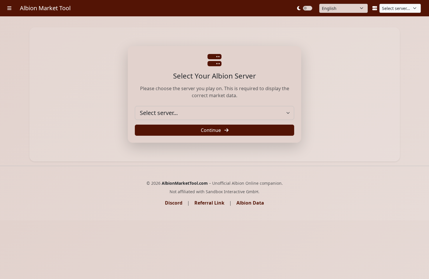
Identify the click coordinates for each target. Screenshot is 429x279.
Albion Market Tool (45, 8)
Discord (173, 203)
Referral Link (209, 203)
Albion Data (250, 203)
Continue (211, 130)
